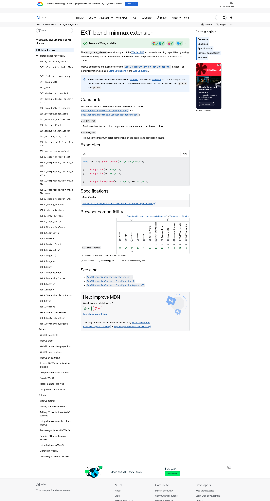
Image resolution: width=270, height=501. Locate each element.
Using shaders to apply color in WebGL (55, 423)
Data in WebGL (47, 378)
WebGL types (47, 340)
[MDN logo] (42, 484)
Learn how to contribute (95, 314)
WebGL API (137, 52)
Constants (203, 39)
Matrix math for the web (52, 383)
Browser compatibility (209, 53)
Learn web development (208, 495)
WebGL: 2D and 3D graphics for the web (53, 41)
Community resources (166, 495)
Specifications (205, 48)
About (118, 490)
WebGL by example (50, 357)
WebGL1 (134, 79)
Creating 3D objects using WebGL (53, 438)
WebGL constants (49, 335)
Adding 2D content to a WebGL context (56, 414)
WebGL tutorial (140, 70)
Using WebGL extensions (52, 389)
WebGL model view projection (55, 346)
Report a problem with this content (131, 326)
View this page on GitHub (96, 326)
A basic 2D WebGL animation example (55, 365)
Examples (203, 43)
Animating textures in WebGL (54, 456)
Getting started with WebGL (54, 406)
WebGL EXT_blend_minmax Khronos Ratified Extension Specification (117, 203)
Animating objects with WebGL (55, 430)
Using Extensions (117, 70)
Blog (186, 17)
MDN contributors (141, 322)
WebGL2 (156, 79)
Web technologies (205, 490)
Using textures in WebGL (52, 445)
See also (202, 57)
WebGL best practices (51, 352)
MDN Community (164, 490)
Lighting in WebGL (49, 450)
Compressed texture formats (54, 372)
